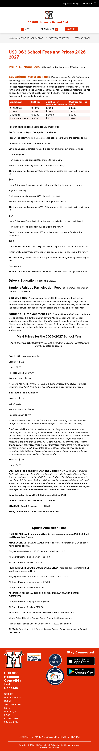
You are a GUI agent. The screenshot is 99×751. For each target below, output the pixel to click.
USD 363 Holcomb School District (26, 38)
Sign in (71, 29)
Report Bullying (71, 3)
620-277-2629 (11, 718)
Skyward (87, 3)
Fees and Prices (82, 38)
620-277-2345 (11, 722)
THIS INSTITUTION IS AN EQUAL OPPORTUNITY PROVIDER (49, 737)
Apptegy (55, 747)
